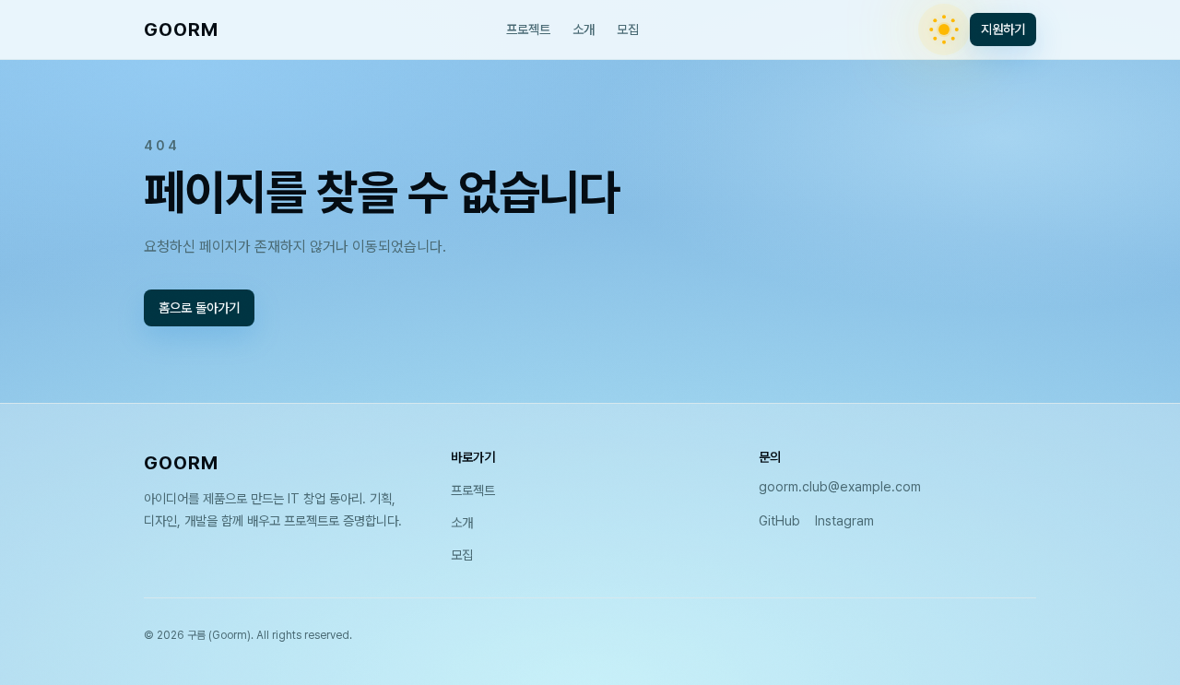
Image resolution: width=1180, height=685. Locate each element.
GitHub (779, 520)
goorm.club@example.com (840, 486)
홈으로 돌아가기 (199, 306)
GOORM (181, 29)
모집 (628, 29)
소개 (583, 29)
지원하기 (1003, 29)
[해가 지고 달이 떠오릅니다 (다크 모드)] (944, 29)
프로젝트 (528, 29)
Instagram (844, 520)
